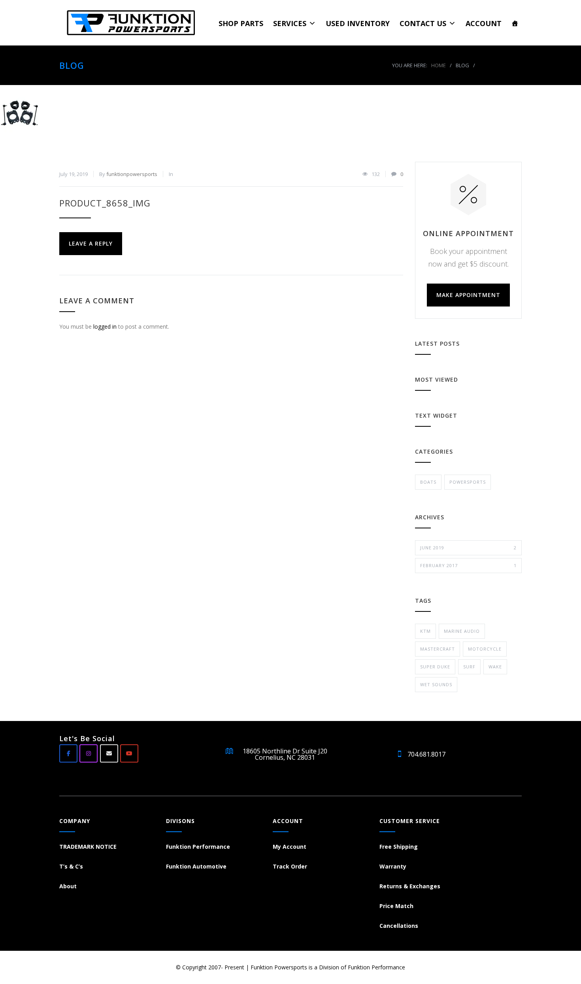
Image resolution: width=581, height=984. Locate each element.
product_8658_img (105, 203)
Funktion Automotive (196, 866)
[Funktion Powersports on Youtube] (129, 753)
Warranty (392, 866)
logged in (105, 326)
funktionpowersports (131, 174)
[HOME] (515, 23)
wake (495, 667)
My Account (289, 846)
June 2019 (468, 548)
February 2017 (468, 565)
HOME (438, 65)
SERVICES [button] (289, 23)
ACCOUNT (484, 23)
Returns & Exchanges (409, 886)
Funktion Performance (198, 846)
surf (469, 667)
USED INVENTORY (358, 23)
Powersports (467, 482)
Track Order (290, 866)
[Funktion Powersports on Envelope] (109, 753)
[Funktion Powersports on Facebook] (68, 753)
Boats (428, 482)
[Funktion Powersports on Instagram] (88, 753)
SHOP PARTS (241, 23)
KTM (425, 631)
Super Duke (435, 667)
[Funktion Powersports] (135, 23)
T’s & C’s (71, 866)
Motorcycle (485, 649)
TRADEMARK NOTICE (88, 846)
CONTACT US (423, 23)
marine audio (462, 631)
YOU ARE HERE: (409, 65)
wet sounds (436, 684)
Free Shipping (398, 846)
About (68, 886)
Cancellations (398, 925)
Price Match (396, 906)
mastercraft (437, 649)
